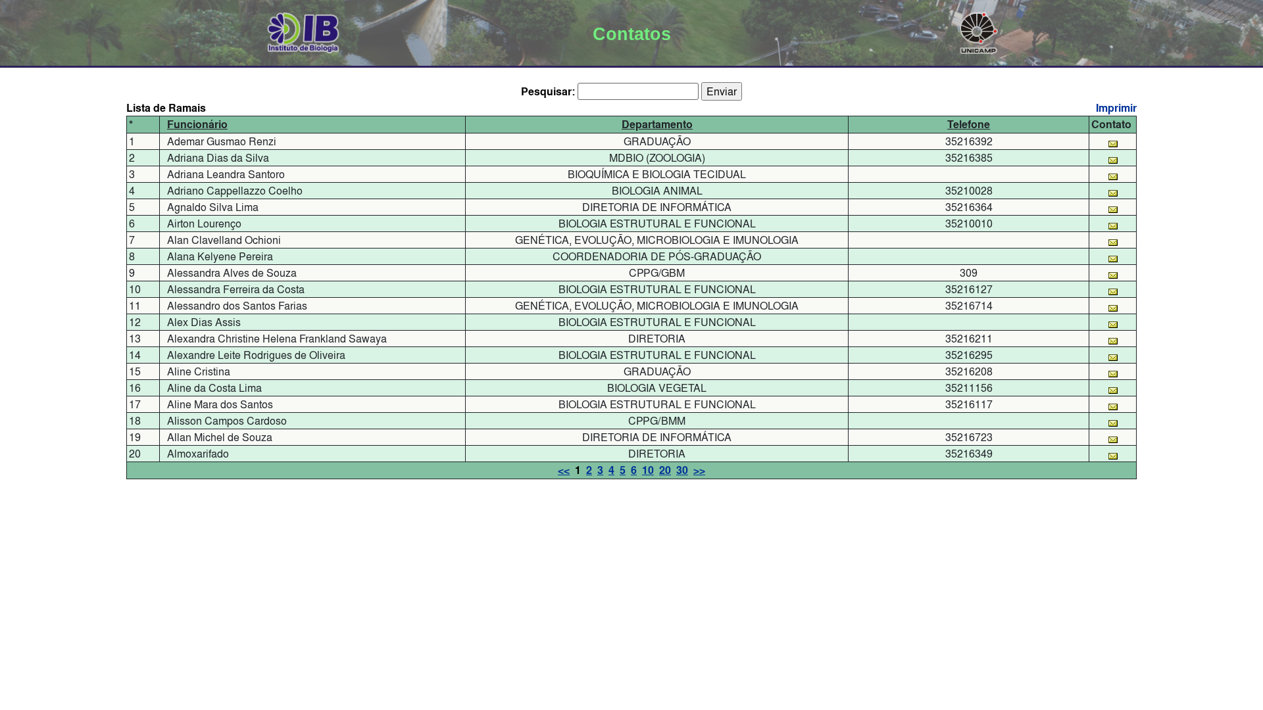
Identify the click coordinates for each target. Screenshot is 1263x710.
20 (665, 470)
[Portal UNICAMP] (979, 30)
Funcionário (197, 124)
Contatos (632, 34)
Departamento (657, 124)
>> (699, 470)
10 (648, 470)
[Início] (303, 30)
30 (682, 470)
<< (564, 470)
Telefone (968, 124)
